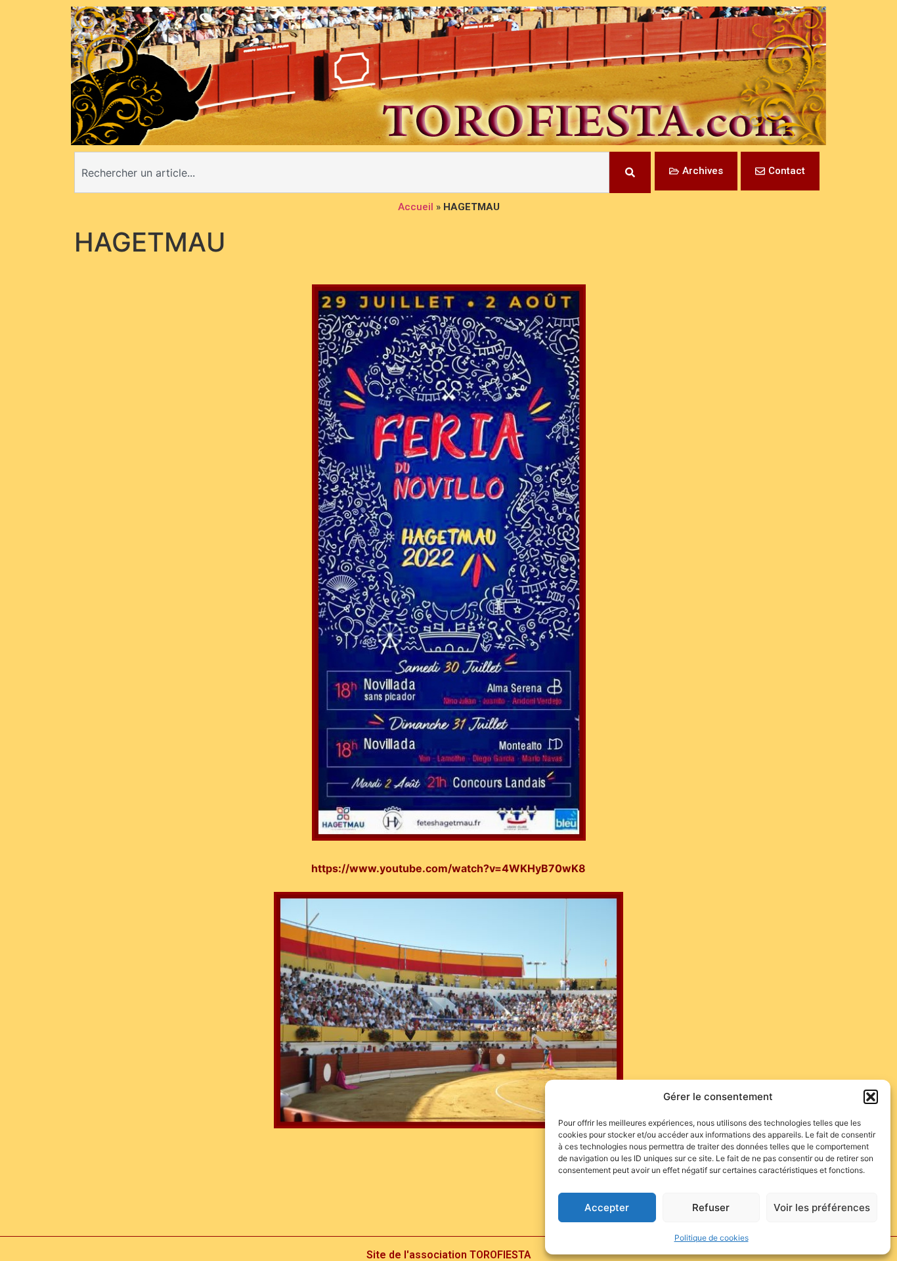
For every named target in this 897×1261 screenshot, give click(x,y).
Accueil (415, 207)
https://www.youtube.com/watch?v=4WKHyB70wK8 (448, 868)
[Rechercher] (630, 172)
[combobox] (341, 172)
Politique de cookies (711, 1238)
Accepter (606, 1207)
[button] (870, 1096)
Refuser (711, 1207)
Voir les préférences (822, 1207)
